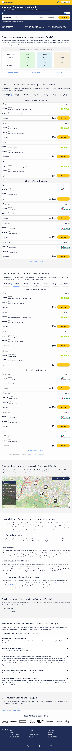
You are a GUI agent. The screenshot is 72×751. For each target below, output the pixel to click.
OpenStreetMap (62, 507)
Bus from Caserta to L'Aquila (36, 454)
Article (50, 734)
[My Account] (57, 2)
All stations (59, 72)
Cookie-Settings (34, 734)
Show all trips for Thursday (36, 261)
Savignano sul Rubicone (54, 583)
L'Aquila (66, 478)
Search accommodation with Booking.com (13, 21)
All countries (52, 737)
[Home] (8, 2)
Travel (9, 710)
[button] (35, 483)
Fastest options (36, 72)
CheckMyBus (5, 710)
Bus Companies (14, 737)
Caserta (57, 478)
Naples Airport (12, 585)
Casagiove (42, 583)
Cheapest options (13, 72)
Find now (63, 118)
